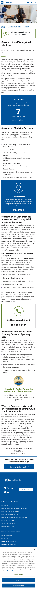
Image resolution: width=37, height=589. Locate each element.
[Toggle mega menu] (32, 2)
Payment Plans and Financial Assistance (14, 517)
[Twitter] (5, 492)
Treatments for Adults (14, 26)
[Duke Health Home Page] (12, 480)
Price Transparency (7, 520)
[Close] (35, 550)
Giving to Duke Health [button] (18, 467)
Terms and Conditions (8, 523)
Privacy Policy (11, 571)
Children (26, 26)
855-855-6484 (21, 35)
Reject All (18, 580)
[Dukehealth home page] (4, 2)
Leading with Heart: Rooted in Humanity (14, 508)
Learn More (17, 209)
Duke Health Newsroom (8, 544)
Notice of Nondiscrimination (10, 511)
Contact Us (25, 489)
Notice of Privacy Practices (9, 514)
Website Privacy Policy (8, 526)
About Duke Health (7, 535)
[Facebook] (5, 488)
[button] (27, 2)
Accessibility (5, 505)
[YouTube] (8, 492)
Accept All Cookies (18, 585)
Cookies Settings (18, 574)
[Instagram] (8, 488)
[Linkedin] (12, 488)
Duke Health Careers (8, 541)
